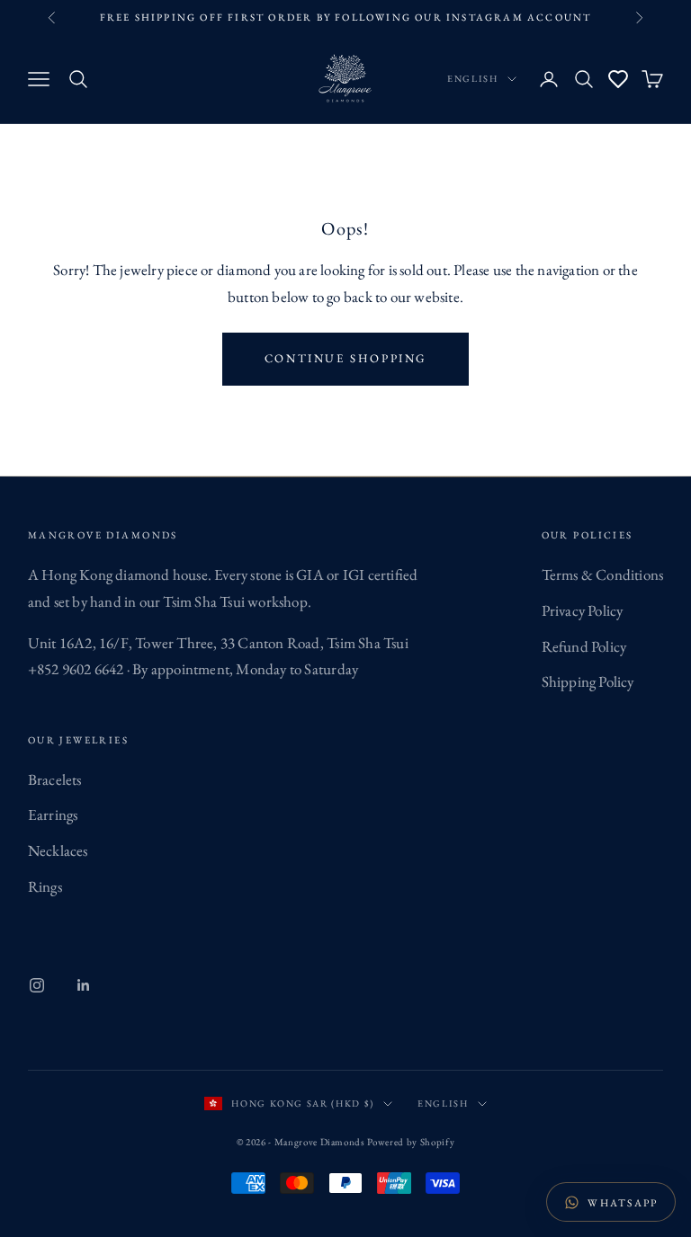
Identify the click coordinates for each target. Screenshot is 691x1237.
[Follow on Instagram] (37, 985)
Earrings (53, 814)
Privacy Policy (583, 610)
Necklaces (58, 850)
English (472, 79)
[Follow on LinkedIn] (84, 985)
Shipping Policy (588, 681)
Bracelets (55, 779)
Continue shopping (345, 358)
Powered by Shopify (410, 1141)
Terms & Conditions (603, 574)
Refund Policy (584, 646)
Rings (45, 886)
